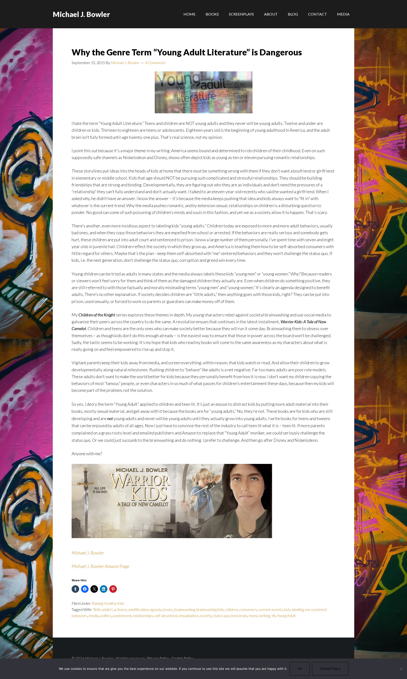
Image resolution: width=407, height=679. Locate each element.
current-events (270, 609)
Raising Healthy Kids (108, 603)
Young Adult (286, 615)
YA (273, 615)
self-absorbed (166, 615)
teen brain (239, 615)
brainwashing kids (210, 609)
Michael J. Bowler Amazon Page (100, 566)
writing (264, 615)
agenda (156, 609)
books (168, 609)
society (206, 615)
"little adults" (102, 609)
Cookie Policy (182, 658)
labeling (298, 609)
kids (287, 609)
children (231, 609)
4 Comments (155, 62)
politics (105, 615)
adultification (138, 609)
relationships (143, 615)
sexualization (188, 615)
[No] (401, 669)
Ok (299, 669)
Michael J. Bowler (81, 14)
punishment (122, 615)
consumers (248, 609)
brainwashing (184, 609)
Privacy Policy (158, 658)
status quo (221, 615)
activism (120, 609)
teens (253, 615)
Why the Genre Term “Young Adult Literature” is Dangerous (187, 52)
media (94, 615)
